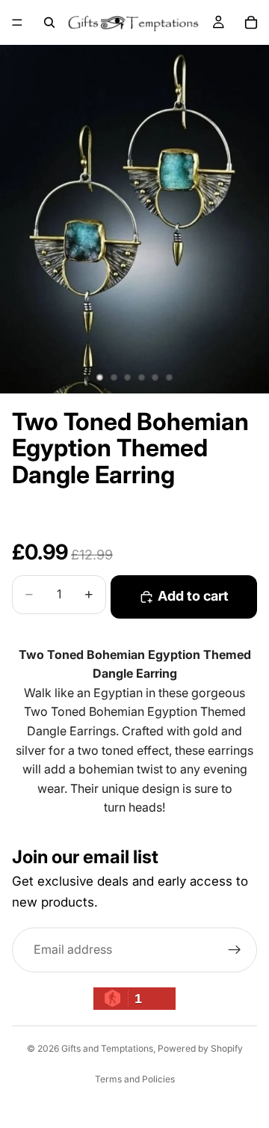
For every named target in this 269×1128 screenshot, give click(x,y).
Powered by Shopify (200, 1048)
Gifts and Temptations (107, 1048)
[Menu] (17, 22)
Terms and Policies (135, 1079)
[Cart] (251, 22)
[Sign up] (234, 950)
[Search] (49, 22)
